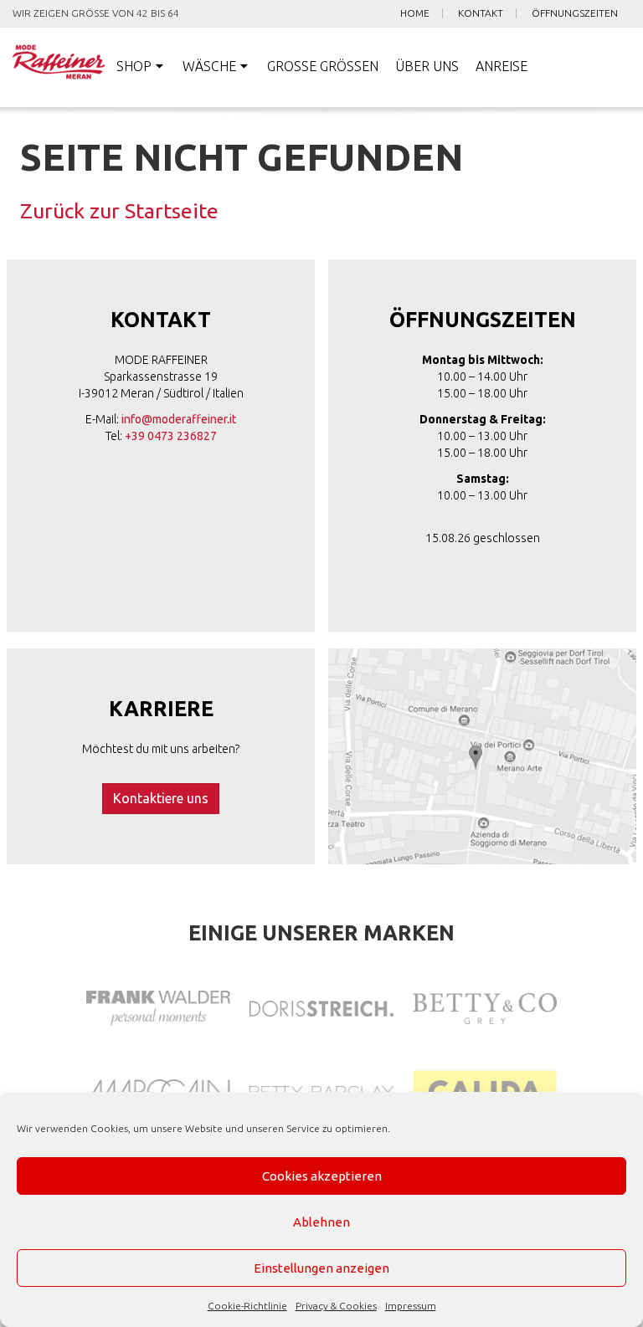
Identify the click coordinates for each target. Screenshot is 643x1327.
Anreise (501, 66)
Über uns (427, 66)
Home (415, 13)
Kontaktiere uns (160, 798)
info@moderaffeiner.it (178, 419)
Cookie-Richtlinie (247, 1305)
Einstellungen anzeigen (321, 1268)
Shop (134, 66)
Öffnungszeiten (575, 13)
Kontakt (480, 13)
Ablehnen (321, 1222)
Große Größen (322, 66)
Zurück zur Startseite (119, 211)
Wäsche (209, 66)
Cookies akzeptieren (322, 1176)
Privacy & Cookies (336, 1305)
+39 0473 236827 (171, 436)
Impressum (410, 1305)
